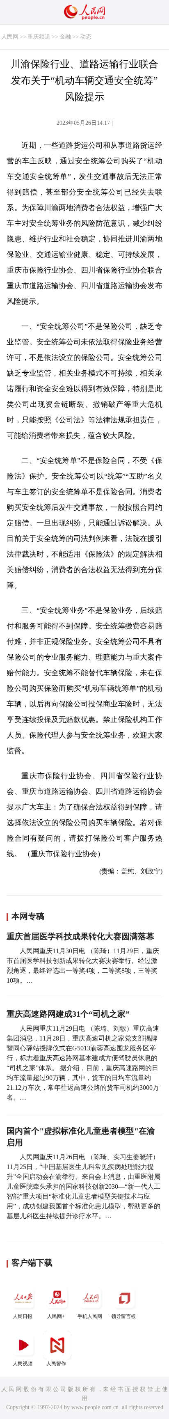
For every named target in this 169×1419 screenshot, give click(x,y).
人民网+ (56, 1316)
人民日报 (22, 1316)
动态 (85, 37)
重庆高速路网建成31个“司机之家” (68, 1013)
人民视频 (22, 1363)
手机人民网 (90, 1316)
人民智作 (56, 1363)
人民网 (9, 37)
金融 (65, 37)
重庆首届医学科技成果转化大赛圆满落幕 (80, 936)
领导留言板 (123, 1316)
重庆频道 (38, 37)
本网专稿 (27, 916)
